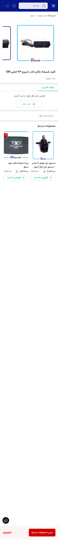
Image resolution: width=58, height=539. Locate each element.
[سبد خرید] (14, 6)
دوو (32, 15)
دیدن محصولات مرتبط (42, 532)
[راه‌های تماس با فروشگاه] (6, 520)
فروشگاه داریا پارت (46, 15)
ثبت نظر (26, 104)
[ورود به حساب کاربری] (6, 6)
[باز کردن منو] (52, 5)
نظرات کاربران (48, 87)
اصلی (47, 78)
